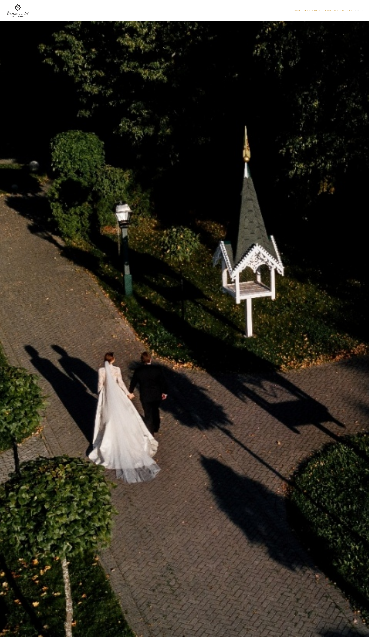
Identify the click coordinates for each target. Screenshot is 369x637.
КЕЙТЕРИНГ (328, 10)
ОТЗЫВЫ (350, 10)
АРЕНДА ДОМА (339, 10)
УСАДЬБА (297, 10)
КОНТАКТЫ (359, 10)
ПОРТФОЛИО (316, 10)
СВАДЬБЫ (306, 10)
